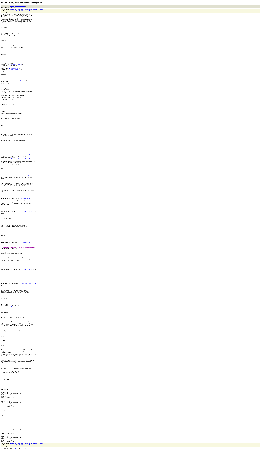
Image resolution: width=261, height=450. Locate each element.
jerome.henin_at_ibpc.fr (14, 68)
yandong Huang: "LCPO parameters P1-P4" (21, 10)
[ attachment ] (32, 12)
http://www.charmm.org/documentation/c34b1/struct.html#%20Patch (15, 158)
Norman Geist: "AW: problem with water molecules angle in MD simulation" (26, 9)
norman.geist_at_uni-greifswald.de (28, 283)
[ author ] (27, 12)
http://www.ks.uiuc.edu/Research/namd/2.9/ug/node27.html (13, 80)
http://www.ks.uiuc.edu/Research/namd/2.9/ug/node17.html (13, 165)
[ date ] (14, 12)
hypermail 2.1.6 (15, 448)
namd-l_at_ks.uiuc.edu (16, 69)
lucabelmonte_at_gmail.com (18, 32)
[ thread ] (18, 12)
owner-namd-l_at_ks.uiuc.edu (9, 303)
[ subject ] (22, 12)
